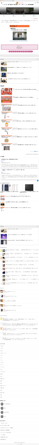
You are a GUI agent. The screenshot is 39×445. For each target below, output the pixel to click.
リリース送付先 (3, 434)
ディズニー (2, 362)
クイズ (1, 355)
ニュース (2, 364)
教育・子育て (2, 392)
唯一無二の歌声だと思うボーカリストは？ (10, 310)
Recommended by (32, 151)
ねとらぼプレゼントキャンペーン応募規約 (7, 427)
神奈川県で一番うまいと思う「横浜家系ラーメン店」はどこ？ (13, 305)
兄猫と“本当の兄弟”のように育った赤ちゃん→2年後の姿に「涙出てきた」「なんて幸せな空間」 (20, 264)
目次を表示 (35, 18)
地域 (1, 383)
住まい (1, 376)
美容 (1, 397)
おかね (1, 350)
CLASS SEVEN (6, 412)
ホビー (1, 369)
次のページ (30, 51)
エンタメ (2, 348)
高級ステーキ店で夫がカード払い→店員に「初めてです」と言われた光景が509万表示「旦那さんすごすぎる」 (22, 268)
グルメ (1, 357)
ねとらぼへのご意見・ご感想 (5, 425)
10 (25, 51)
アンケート (2, 288)
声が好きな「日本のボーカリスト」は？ (9, 291)
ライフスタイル (3, 371)
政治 (1, 390)
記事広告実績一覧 (3, 439)
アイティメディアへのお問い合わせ (6, 432)
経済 (1, 394)
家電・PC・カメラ (3, 385)
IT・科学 (2, 346)
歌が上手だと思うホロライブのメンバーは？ (10, 296)
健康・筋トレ (2, 378)
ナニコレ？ (19, 48)
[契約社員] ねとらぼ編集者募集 (5, 430)
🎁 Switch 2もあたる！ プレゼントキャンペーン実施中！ (7, 0)
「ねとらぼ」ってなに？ (4, 423)
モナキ (5, 416)
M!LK (5, 408)
